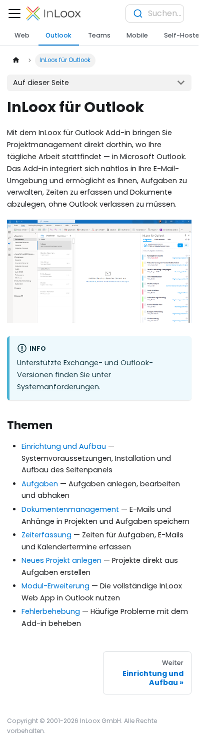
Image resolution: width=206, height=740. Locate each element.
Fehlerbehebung (51, 611)
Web (22, 35)
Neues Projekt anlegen (62, 560)
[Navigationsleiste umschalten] (14, 13)
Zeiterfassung (47, 535)
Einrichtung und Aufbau (64, 446)
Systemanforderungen (58, 387)
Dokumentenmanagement (70, 509)
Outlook (59, 35)
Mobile (137, 35)
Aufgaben (40, 484)
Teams (99, 35)
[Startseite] (15, 61)
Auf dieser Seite (41, 83)
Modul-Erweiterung (56, 586)
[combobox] (155, 14)
